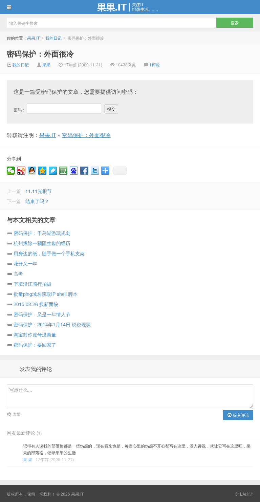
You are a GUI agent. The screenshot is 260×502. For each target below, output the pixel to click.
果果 (46, 64)
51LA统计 (244, 494)
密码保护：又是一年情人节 (42, 314)
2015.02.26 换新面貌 (36, 304)
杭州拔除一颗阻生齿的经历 (42, 243)
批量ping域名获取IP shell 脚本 (46, 293)
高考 (18, 273)
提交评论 (240, 415)
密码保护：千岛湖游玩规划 (42, 233)
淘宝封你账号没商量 (35, 334)
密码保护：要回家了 (35, 344)
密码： (20, 109)
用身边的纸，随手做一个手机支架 (49, 253)
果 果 (27, 459)
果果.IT (130, 7)
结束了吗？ (37, 201)
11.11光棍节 (38, 191)
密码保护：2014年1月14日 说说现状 (52, 324)
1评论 (154, 64)
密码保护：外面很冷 (40, 53)
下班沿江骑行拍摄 (32, 283)
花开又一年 (25, 263)
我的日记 (53, 38)
